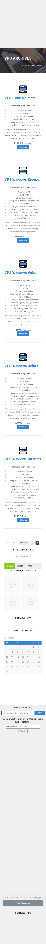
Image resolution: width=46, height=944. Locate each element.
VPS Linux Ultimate (20, 98)
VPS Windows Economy (23, 180)
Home (24, 65)
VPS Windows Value (20, 273)
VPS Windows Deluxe (21, 366)
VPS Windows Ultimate (23, 459)
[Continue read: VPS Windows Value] (23, 267)
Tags (30, 566)
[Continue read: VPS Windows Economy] (23, 173)
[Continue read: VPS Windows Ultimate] (23, 453)
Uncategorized (22, 556)
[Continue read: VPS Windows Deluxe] (23, 360)
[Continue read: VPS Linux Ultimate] (23, 92)
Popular (9, 566)
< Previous (24, 543)
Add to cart (23, 147)
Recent (20, 566)
